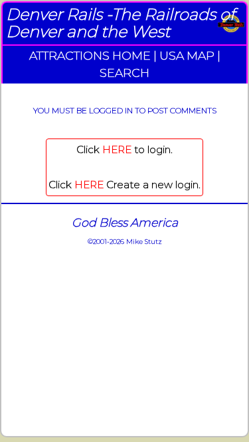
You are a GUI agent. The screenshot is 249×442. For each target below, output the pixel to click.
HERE (116, 149)
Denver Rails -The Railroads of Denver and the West (120, 23)
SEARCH (124, 73)
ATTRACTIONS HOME (90, 55)
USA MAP (186, 55)
